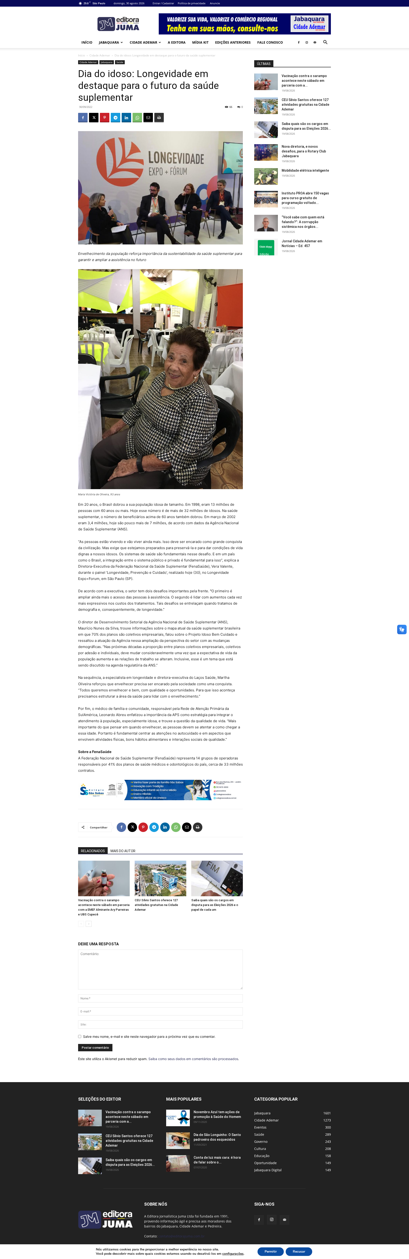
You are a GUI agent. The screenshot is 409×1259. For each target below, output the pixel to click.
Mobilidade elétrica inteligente (306, 170)
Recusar (299, 1251)
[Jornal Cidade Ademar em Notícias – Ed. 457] (266, 247)
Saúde (119, 62)
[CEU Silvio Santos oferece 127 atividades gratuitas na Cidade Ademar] (160, 878)
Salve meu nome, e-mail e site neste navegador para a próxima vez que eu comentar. (149, 1036)
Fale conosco (270, 42)
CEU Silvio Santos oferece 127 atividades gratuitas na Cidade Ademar (156, 904)
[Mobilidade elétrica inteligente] (266, 176)
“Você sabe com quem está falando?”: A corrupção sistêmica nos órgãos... (303, 222)
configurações (233, 1254)
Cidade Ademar (143, 42)
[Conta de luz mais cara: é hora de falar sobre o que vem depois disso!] (178, 1163)
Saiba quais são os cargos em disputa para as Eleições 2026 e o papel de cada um (214, 904)
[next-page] (89, 924)
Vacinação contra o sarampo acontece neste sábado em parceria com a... (304, 80)
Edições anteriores (233, 42)
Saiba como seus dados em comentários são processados (193, 1059)
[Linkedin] (126, 117)
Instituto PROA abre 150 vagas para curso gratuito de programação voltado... (305, 198)
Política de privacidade (191, 3)
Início (86, 42)
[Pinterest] (104, 117)
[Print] (159, 117)
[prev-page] (81, 924)
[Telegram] (115, 117)
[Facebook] (298, 42)
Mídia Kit (200, 42)
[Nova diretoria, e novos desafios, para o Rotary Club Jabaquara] (266, 152)
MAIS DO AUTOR (123, 851)
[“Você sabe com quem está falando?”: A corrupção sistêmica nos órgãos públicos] (266, 223)
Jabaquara (109, 42)
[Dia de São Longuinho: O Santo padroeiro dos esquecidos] (178, 1140)
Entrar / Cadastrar (163, 3)
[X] (93, 117)
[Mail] (314, 42)
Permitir (271, 1251)
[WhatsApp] (137, 117)
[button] (325, 43)
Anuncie (215, 3)
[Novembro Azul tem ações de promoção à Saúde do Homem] (178, 1118)
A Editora (177, 42)
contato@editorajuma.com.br (181, 1236)
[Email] (148, 117)
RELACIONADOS (93, 851)
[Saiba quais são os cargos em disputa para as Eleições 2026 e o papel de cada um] (217, 878)
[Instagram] (306, 42)
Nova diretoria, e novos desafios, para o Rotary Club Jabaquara (304, 151)
